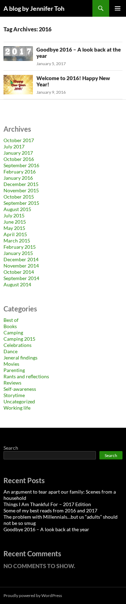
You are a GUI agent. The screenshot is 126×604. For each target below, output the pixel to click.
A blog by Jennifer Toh (34, 8)
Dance (11, 351)
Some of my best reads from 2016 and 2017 (50, 510)
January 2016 (18, 178)
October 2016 (19, 159)
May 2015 (14, 228)
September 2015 (21, 203)
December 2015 (21, 184)
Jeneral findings (20, 358)
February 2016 (20, 172)
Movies (11, 364)
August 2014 (17, 284)
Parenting (14, 370)
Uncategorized (19, 401)
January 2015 (18, 253)
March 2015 (17, 240)
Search (11, 448)
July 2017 (14, 146)
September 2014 (21, 278)
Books (10, 326)
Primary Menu (117, 8)
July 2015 (14, 215)
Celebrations (17, 345)
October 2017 (19, 140)
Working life (17, 408)
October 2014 (19, 272)
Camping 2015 (19, 339)
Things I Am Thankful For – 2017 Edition (47, 504)
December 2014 (21, 259)
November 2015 (21, 190)
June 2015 (15, 222)
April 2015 (15, 234)
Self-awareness (20, 389)
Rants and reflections (26, 376)
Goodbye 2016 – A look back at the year (46, 529)
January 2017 (18, 153)
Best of (11, 320)
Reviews (12, 383)
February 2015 (20, 247)
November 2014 (21, 266)
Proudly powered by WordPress (33, 595)
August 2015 (17, 209)
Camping (13, 332)
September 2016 (21, 165)
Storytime (14, 395)
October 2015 (19, 197)
